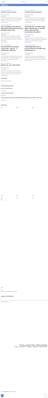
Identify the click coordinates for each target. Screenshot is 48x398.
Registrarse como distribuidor (10, 65)
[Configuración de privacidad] (2, 395)
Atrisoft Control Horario (8, 12)
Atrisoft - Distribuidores (6, 10)
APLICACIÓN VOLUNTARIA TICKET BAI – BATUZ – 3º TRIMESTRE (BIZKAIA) (10, 48)
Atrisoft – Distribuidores (6, 81)
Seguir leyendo (4, 22)
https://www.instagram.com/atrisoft (9, 291)
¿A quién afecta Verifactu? (33, 12)
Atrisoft (6, 391)
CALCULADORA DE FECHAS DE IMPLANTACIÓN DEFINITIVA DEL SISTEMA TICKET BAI (12, 28)
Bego (8, 14)
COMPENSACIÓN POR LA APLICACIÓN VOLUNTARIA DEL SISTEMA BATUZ (35, 48)
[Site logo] (24, 1)
